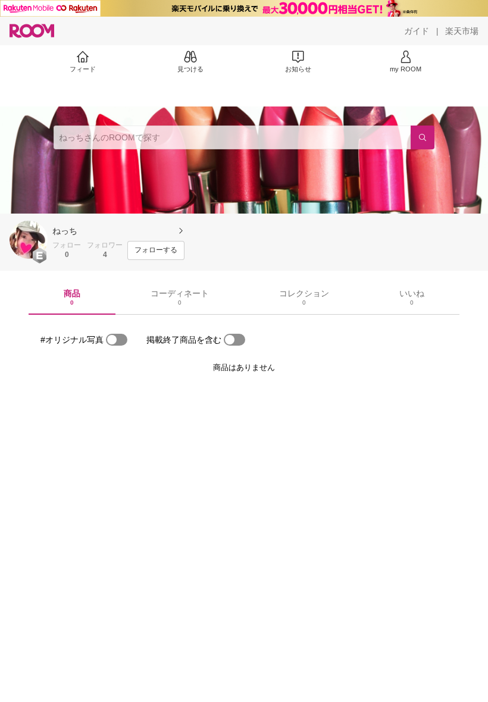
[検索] (422, 137)
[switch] (116, 340)
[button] (29, 240)
